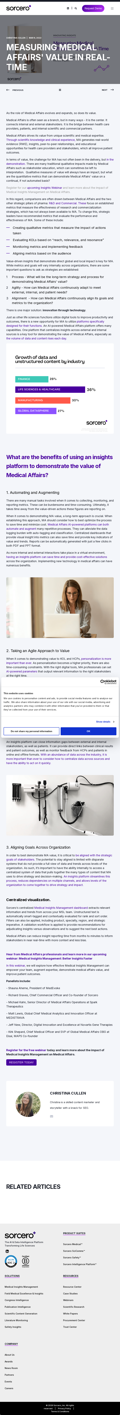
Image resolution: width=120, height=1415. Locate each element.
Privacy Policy (64, 1408)
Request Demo (93, 8)
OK (88, 731)
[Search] (76, 8)
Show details (103, 721)
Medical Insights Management (21, 1286)
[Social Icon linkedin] (68, 8)
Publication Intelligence (18, 1307)
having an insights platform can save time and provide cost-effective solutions (56, 557)
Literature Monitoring (16, 1320)
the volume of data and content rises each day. (37, 338)
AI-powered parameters (22, 671)
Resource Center (72, 1286)
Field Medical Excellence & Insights (24, 1293)
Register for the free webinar (26, 1050)
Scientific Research (73, 1307)
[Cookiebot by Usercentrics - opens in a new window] (102, 682)
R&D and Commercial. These (68, 203)
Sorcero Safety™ (72, 1257)
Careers (9, 1388)
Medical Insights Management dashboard (61, 907)
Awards (9, 1361)
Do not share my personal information (31, 731)
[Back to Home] (18, 10)
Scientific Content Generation (21, 1313)
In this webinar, (16, 965)
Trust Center (70, 1327)
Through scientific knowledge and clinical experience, (41, 139)
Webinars (68, 1300)
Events (8, 1381)
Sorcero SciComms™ (74, 1251)
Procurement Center (74, 1320)
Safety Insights (13, 1327)
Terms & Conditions (60, 1411)
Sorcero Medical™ (72, 1244)
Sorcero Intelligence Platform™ (79, 1264)
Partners (9, 1374)
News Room (11, 1368)
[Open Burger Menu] (112, 8)
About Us (10, 1354)
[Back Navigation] (60, 90)
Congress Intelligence (17, 1300)
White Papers (70, 1313)
